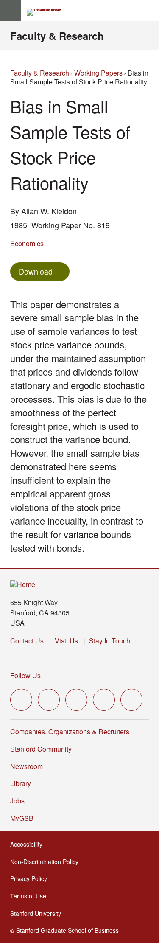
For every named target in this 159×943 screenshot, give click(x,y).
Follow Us (25, 675)
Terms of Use (30, 896)
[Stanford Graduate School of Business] (48, 12)
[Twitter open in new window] (21, 700)
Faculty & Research (57, 35)
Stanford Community (41, 749)
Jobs (17, 800)
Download (36, 271)
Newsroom (26, 766)
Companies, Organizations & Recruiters (69, 731)
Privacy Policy (31, 878)
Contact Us (27, 641)
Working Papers (98, 73)
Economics (27, 243)
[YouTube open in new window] (104, 700)
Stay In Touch (109, 641)
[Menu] (10, 10)
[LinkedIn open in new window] (131, 700)
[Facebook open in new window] (49, 700)
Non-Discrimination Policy (47, 861)
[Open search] (149, 10)
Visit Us (66, 641)
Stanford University (38, 913)
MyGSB (24, 818)
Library (20, 783)
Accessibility (28, 844)
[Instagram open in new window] (76, 700)
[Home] (22, 584)
